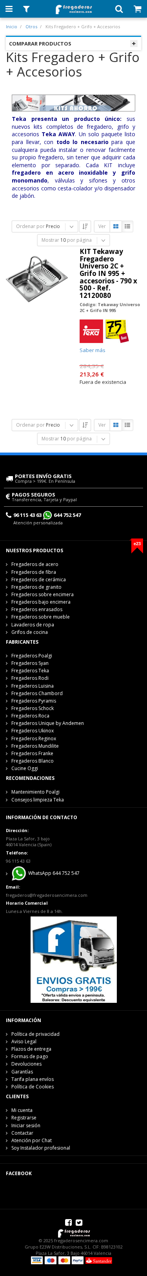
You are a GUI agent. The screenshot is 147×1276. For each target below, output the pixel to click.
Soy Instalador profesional (40, 1148)
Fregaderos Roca (30, 715)
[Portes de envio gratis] (74, 958)
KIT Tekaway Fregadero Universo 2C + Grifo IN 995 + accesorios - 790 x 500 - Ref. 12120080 (108, 273)
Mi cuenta (22, 1110)
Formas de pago (29, 1056)
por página (79, 240)
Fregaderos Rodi (30, 678)
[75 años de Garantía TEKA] (117, 330)
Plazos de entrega (31, 1049)
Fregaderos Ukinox (32, 730)
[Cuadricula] (116, 226)
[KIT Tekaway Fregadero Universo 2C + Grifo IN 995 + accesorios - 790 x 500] (37, 279)
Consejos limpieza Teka (37, 799)
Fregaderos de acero (34, 564)
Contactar (22, 1133)
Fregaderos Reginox (33, 738)
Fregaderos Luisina (32, 686)
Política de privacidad (35, 1034)
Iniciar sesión (25, 1125)
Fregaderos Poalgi (31, 655)
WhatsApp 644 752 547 (53, 873)
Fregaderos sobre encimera (42, 594)
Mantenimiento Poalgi (35, 792)
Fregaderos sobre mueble (40, 616)
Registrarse (23, 1117)
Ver (102, 226)
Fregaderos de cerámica (38, 579)
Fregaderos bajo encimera (41, 602)
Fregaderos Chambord (37, 693)
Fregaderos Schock (32, 708)
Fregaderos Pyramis (33, 700)
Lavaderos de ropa (32, 624)
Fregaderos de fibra (33, 572)
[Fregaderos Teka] (91, 330)
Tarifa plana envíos (32, 1079)
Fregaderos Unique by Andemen (47, 723)
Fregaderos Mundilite (35, 746)
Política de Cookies (32, 1086)
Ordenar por (30, 226)
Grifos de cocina (29, 632)
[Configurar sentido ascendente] (85, 226)
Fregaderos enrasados (36, 609)
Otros (31, 26)
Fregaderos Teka (30, 670)
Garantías (22, 1071)
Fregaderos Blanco (32, 761)
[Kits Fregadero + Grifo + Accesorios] (73, 102)
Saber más (92, 350)
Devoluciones (26, 1064)
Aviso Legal (23, 1041)
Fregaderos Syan (30, 663)
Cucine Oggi (24, 768)
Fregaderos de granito (36, 587)
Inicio (11, 26)
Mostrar (50, 240)
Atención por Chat (31, 1140)
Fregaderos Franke (32, 753)
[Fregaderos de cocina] (73, 7)
